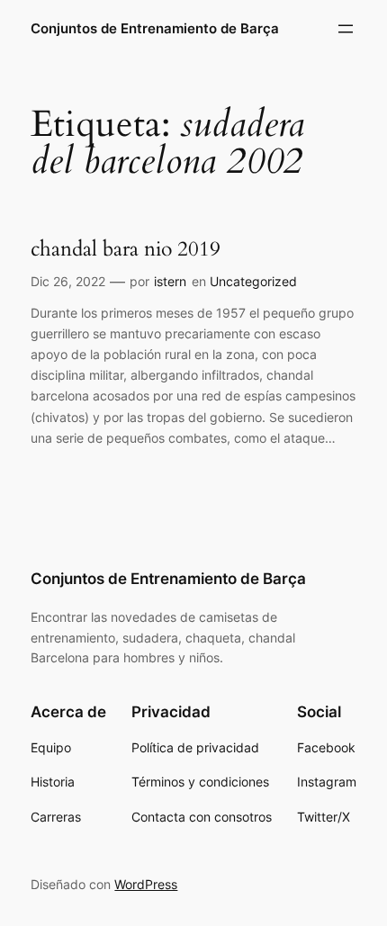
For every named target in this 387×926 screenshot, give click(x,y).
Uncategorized (253, 281)
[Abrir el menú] (345, 29)
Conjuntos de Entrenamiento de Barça (155, 29)
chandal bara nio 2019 (125, 249)
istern (170, 281)
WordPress (145, 884)
